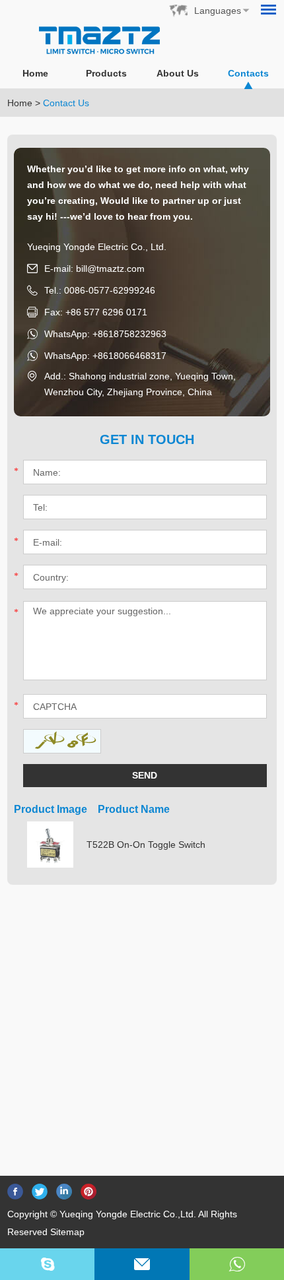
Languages (217, 10)
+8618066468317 (129, 355)
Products (106, 73)
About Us (178, 73)
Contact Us (66, 103)
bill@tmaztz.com (110, 268)
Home (35, 73)
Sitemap (67, 1232)
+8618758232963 (129, 334)
